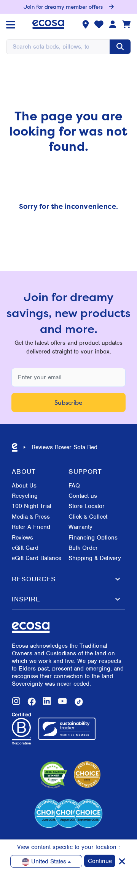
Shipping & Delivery (94, 558)
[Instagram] (16, 702)
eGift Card (25, 548)
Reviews (22, 537)
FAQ (74, 485)
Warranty (80, 527)
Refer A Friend (31, 527)
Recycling (25, 496)
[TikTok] (79, 702)
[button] (68, 579)
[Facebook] (32, 702)
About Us (24, 485)
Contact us (82, 496)
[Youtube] (62, 702)
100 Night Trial (31, 506)
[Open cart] (126, 24)
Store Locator (86, 506)
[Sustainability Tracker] (67, 729)
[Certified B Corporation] (21, 729)
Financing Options (93, 537)
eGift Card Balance (36, 558)
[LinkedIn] (47, 702)
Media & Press (31, 517)
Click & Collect (87, 517)
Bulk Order (83, 548)
